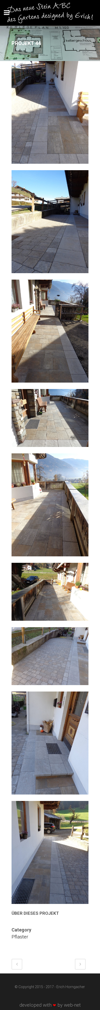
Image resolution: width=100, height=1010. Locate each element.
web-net (72, 1005)
